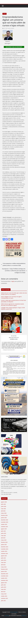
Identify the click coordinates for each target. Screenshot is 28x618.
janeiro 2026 (4, 517)
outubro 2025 (4, 524)
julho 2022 (3, 600)
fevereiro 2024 (4, 569)
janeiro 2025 (4, 544)
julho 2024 (3, 558)
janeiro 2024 (4, 571)
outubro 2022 (4, 596)
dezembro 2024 (4, 546)
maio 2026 (3, 508)
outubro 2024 (4, 551)
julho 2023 (3, 585)
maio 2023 (3, 589)
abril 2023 (3, 591)
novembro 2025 (4, 522)
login (13, 281)
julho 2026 (3, 504)
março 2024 (3, 567)
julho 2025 (3, 531)
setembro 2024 (4, 553)
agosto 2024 (4, 555)
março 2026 (3, 513)
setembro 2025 (4, 526)
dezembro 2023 (4, 573)
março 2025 (3, 540)
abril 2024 (3, 564)
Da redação (12, 28)
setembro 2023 (4, 580)
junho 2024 (3, 560)
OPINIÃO (4, 13)
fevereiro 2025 (4, 542)
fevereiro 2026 (4, 515)
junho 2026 (3, 506)
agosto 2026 (4, 502)
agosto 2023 (4, 582)
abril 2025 (3, 537)
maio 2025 (3, 535)
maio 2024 (3, 562)
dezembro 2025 (4, 520)
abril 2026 (3, 511)
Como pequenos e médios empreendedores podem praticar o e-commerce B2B (14, 264)
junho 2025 (3, 533)
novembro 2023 (4, 576)
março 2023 (3, 593)
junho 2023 (3, 587)
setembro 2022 (4, 598)
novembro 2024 (4, 549)
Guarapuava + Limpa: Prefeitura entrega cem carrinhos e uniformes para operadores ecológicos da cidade (13, 270)
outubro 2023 (4, 578)
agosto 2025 (4, 528)
